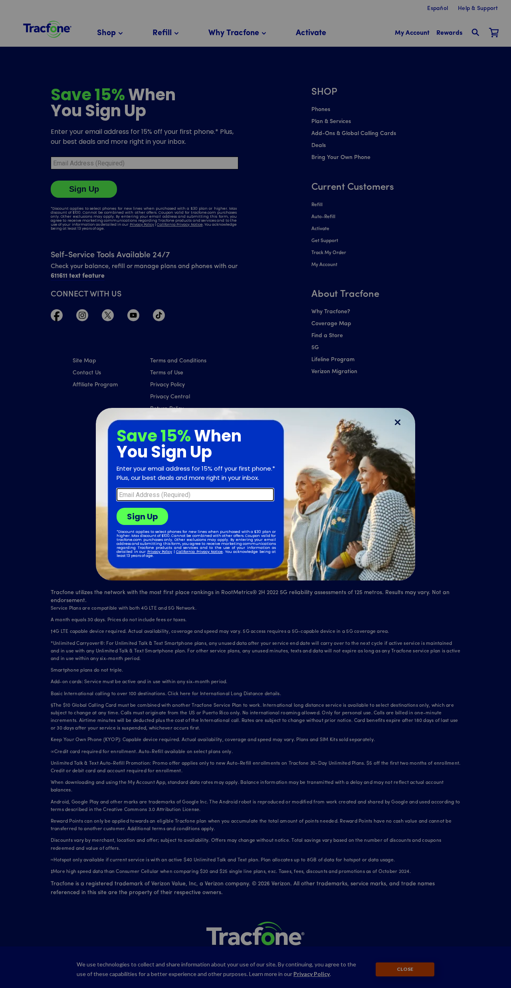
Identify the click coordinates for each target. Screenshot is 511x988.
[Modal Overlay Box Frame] (255, 494)
